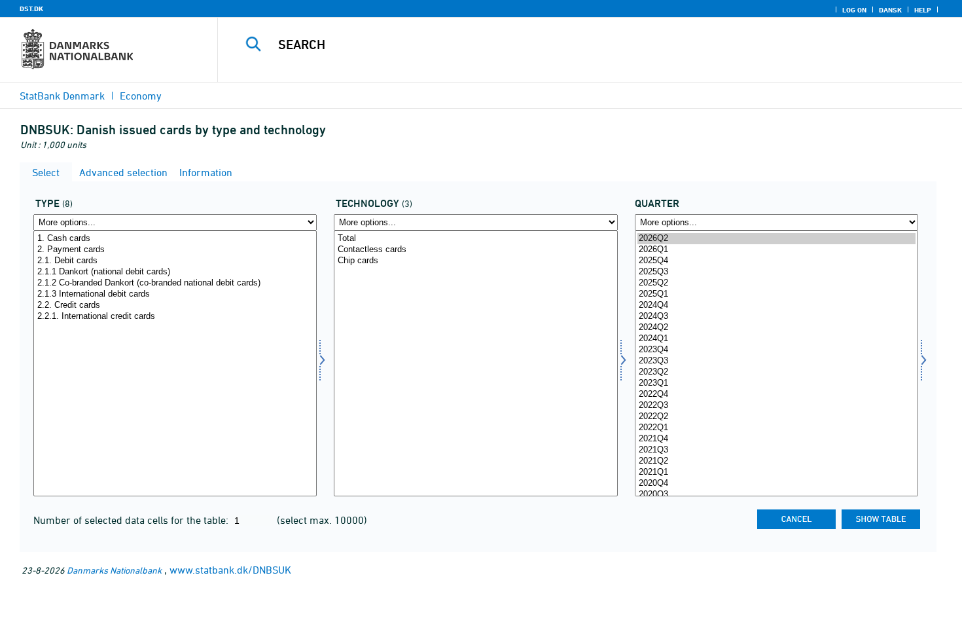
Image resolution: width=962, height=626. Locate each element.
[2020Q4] (776, 483)
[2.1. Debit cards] (175, 261)
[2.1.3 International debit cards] (175, 294)
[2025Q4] (776, 261)
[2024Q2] (776, 327)
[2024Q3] (776, 316)
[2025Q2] (776, 283)
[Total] (475, 238)
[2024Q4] (776, 305)
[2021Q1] (776, 472)
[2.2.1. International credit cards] (175, 316)
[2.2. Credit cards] (175, 305)
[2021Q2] (776, 461)
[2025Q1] (776, 294)
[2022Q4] (776, 394)
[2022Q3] (776, 405)
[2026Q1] (776, 249)
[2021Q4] (776, 439)
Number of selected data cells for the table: (132, 520)
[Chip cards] (475, 261)
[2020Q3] (776, 494)
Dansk (890, 9)
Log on (854, 9)
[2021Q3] (776, 450)
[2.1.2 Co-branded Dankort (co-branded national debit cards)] (175, 283)
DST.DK (31, 8)
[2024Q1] (776, 338)
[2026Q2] (776, 238)
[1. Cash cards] (175, 238)
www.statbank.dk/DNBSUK (230, 570)
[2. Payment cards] (175, 249)
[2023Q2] (776, 372)
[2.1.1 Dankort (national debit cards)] (175, 272)
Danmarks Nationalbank (114, 570)
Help (922, 9)
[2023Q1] (776, 383)
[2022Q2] (776, 416)
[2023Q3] (776, 361)
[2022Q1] (776, 427)
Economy (141, 95)
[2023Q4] (776, 350)
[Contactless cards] (475, 249)
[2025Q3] (776, 272)
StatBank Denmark (62, 95)
